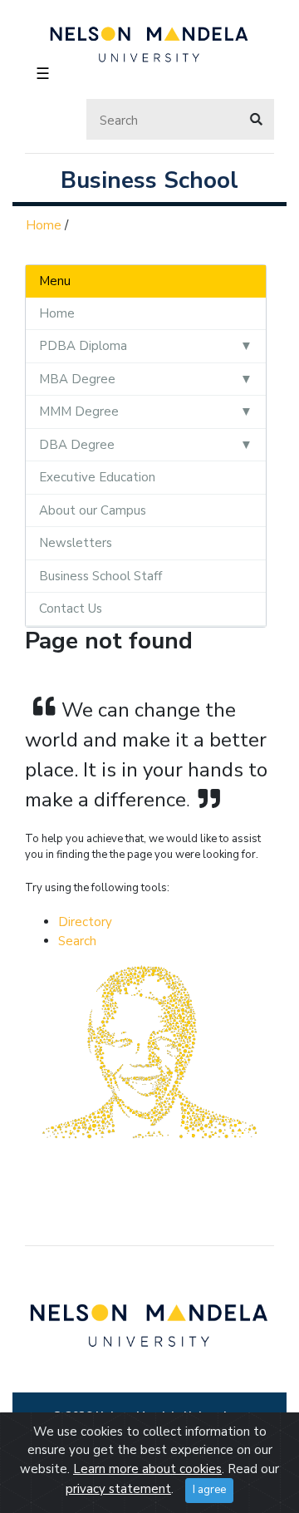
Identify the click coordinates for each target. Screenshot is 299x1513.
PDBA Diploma (83, 346)
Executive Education (97, 477)
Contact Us (70, 608)
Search (77, 941)
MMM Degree (79, 411)
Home (43, 225)
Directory (85, 922)
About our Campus (92, 510)
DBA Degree (77, 444)
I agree (209, 1489)
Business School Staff (100, 576)
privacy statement (118, 1489)
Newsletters (75, 543)
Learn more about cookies (147, 1469)
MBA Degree (77, 379)
